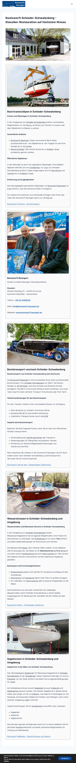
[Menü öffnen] (72, 3)
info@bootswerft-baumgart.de (26, 306)
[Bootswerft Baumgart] (38, 44)
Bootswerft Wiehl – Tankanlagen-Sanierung (25, 605)
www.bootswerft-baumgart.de (29, 312)
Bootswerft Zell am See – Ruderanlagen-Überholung (29, 465)
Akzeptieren (65, 758)
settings (6, 761)
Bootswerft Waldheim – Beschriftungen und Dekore (28, 736)
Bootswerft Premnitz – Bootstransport (23, 204)
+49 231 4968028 (22, 300)
